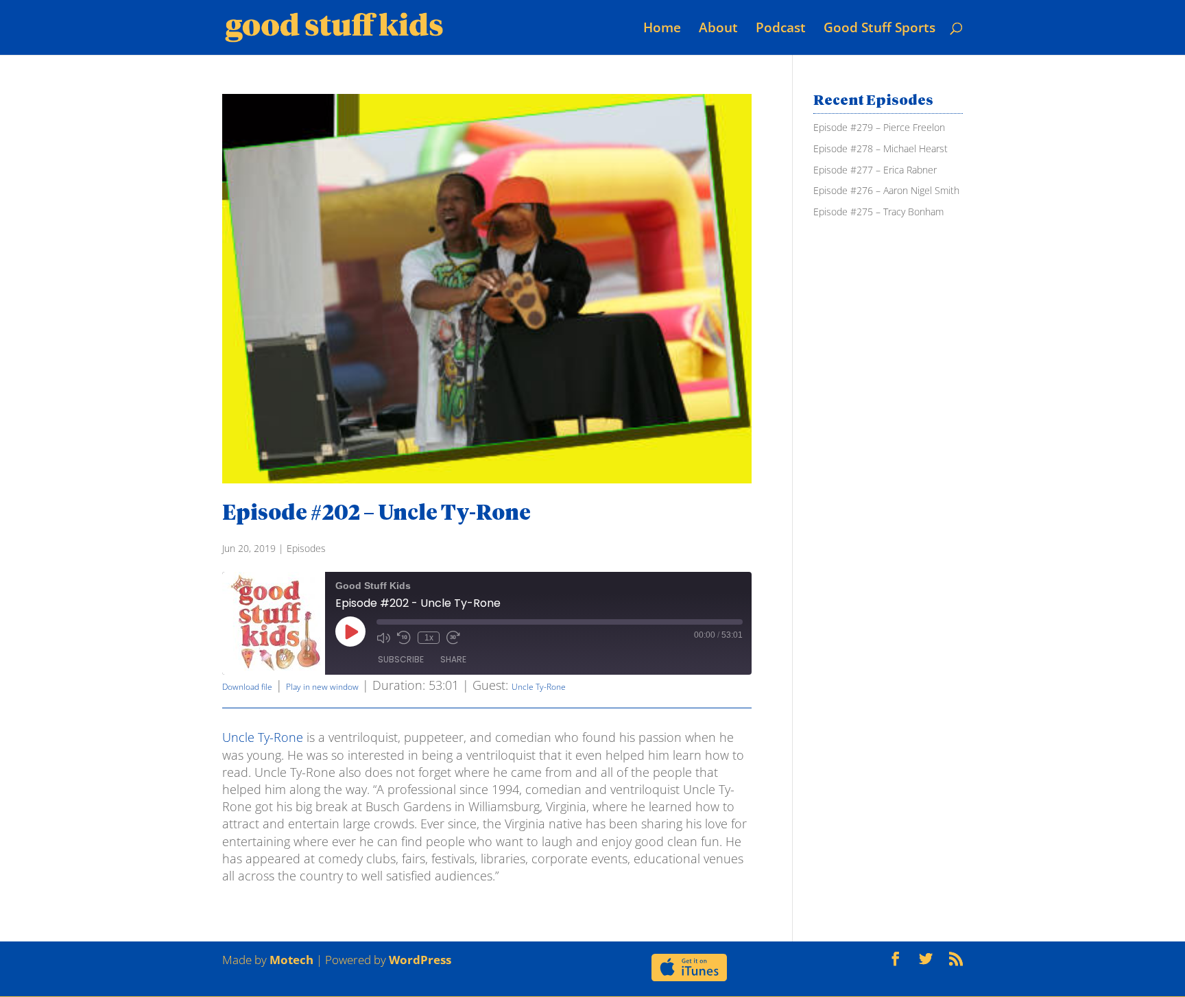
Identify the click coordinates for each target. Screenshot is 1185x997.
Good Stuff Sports (879, 27)
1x (428, 637)
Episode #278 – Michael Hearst (880, 148)
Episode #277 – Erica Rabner (875, 169)
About (718, 27)
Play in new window (322, 687)
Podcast (781, 27)
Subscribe (401, 659)
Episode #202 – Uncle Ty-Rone (376, 514)
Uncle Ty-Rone (539, 687)
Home (662, 27)
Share (453, 659)
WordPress (420, 960)
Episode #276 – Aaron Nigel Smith (886, 190)
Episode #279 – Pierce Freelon (879, 127)
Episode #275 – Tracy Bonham (878, 211)
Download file (247, 687)
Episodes (306, 548)
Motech (291, 960)
